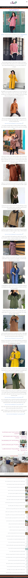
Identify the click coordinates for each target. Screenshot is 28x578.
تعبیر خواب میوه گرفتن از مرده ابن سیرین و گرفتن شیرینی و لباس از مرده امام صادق (15, 508)
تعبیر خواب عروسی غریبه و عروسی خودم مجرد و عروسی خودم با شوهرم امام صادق (16, 484)
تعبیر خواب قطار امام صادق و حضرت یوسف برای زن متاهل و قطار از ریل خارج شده (15, 545)
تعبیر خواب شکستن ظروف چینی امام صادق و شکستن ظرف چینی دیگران (17, 523)
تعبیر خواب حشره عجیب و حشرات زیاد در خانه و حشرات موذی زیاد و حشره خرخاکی (15, 554)
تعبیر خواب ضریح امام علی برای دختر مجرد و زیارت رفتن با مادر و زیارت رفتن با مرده (15, 478)
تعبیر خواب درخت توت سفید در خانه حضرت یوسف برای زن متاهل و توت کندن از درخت (15, 517)
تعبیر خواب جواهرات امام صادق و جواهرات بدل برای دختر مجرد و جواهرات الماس (16, 569)
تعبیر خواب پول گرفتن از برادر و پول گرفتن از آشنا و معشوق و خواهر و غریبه (16, 505)
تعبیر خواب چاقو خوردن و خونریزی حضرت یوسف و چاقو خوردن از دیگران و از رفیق (16, 499)
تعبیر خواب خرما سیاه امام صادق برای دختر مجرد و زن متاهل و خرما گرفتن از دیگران (15, 563)
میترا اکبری (23, 454)
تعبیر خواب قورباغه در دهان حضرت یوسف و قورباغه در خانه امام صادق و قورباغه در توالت (15, 481)
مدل (24, 452)
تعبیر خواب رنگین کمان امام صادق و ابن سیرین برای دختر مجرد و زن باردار (16, 542)
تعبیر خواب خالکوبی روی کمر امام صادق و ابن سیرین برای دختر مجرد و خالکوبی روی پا (15, 514)
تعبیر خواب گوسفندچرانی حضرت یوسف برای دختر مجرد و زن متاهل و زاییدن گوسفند (15, 572)
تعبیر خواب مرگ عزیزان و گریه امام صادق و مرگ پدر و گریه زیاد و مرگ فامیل (16, 490)
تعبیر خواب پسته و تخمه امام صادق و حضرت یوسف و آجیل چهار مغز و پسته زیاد (16, 566)
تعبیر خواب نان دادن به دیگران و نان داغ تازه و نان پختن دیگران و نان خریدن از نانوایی (15, 511)
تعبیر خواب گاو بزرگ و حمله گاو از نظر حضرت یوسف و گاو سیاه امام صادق (16, 560)
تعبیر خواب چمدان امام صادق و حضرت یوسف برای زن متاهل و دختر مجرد (16, 548)
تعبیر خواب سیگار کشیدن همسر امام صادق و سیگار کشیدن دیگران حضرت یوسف (16, 496)
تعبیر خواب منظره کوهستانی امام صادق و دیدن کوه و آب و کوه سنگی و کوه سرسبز (15, 520)
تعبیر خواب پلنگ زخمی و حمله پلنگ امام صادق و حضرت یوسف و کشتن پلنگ (16, 487)
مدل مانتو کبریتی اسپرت (23, 34)
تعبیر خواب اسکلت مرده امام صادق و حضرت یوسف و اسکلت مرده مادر (17, 551)
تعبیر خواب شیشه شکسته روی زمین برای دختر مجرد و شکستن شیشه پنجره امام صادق (15, 502)
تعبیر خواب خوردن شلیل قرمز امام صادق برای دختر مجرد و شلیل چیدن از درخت (16, 539)
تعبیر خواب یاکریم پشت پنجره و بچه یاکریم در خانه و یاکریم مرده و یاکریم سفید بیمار (15, 536)
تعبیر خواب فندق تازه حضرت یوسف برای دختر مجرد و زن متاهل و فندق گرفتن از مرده (15, 557)
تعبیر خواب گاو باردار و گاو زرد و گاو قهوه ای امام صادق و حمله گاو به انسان (16, 493)
